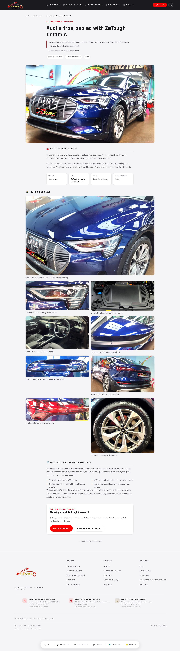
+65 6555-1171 (136, 607)
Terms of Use (20, 625)
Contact (107, 575)
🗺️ (115, 645)
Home (28, 16)
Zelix (164, 625)
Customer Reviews (112, 570)
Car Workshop (73, 584)
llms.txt (26, 629)
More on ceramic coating (89, 528)
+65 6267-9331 (91, 607)
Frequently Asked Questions (152, 579)
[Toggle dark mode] (170, 5)
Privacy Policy (35, 625)
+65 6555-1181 (44, 607)
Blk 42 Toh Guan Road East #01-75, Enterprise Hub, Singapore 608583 (92, 603)
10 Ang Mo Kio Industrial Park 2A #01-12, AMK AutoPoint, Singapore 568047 (44, 603)
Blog (141, 566)
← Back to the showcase (90, 542)
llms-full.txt (36, 629)
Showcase (38, 16)
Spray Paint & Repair (76, 575)
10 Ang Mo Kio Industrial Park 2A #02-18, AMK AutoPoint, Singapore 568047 (136, 603)
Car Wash (70, 579)
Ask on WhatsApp (61, 528)
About (106, 566)
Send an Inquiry (110, 579)
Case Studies (145, 570)
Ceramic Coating (74, 570)
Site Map (107, 584)
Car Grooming (73, 566)
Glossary (143, 584)
